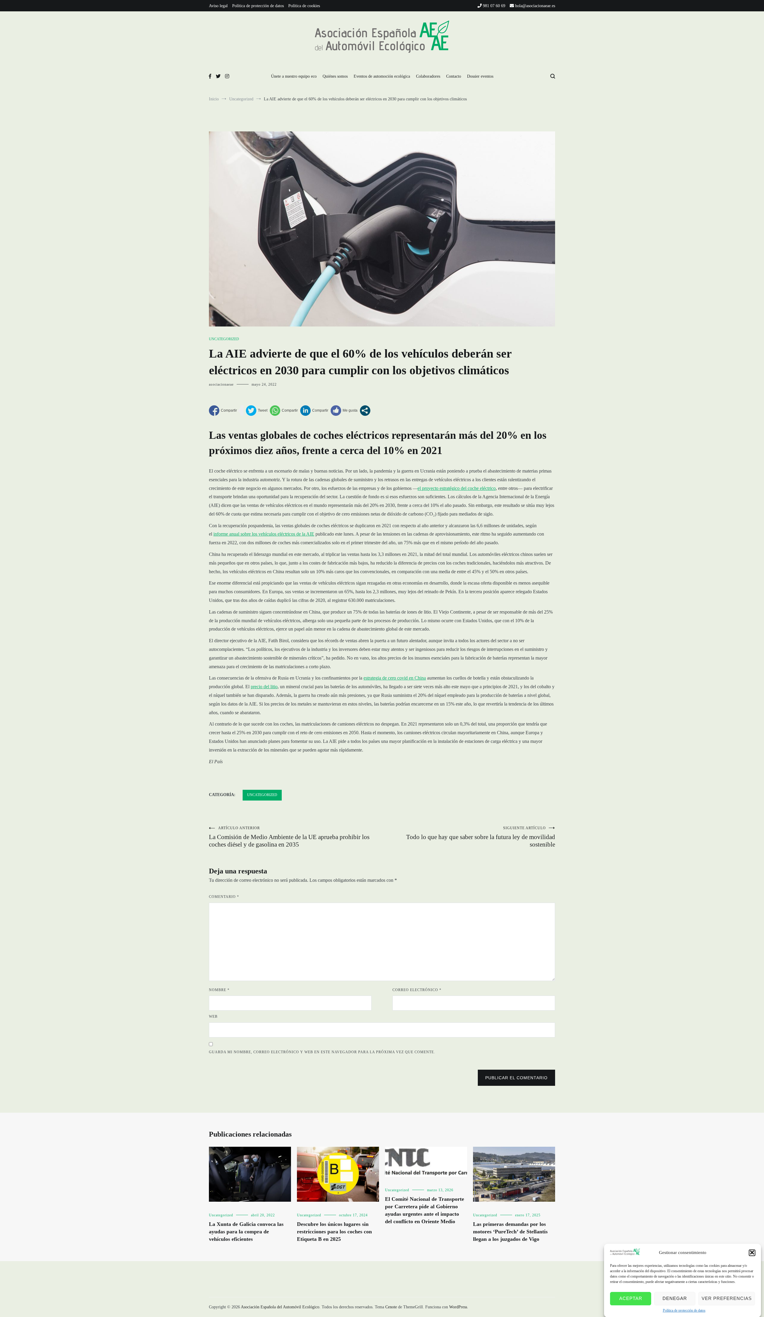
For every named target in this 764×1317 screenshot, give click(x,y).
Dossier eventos (480, 76)
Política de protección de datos (684, 1310)
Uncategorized (224, 339)
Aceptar (630, 1298)
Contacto (453, 76)
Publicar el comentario (516, 1077)
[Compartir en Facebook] (223, 410)
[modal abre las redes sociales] (365, 410)
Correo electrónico (416, 990)
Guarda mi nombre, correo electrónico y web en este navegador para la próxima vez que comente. (322, 1052)
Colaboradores (428, 76)
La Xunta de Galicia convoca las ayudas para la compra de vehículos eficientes (246, 1231)
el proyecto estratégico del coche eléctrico (457, 488)
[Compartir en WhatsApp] (284, 410)
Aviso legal (218, 6)
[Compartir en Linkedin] (314, 410)
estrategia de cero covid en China (394, 677)
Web (213, 1016)
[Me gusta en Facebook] (344, 410)
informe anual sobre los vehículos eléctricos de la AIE (263, 533)
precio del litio (264, 686)
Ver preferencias (727, 1298)
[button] (752, 1252)
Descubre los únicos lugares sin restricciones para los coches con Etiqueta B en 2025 (334, 1231)
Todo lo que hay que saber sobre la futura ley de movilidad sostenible (480, 837)
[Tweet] (256, 410)
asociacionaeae (221, 384)
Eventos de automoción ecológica (382, 76)
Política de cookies (304, 6)
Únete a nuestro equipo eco (294, 76)
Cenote (391, 1307)
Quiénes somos (335, 76)
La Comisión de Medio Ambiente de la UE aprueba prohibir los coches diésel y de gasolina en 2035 (289, 837)
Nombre (219, 990)
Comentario (224, 897)
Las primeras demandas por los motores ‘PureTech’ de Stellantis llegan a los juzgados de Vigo (510, 1231)
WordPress (458, 1307)
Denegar (675, 1298)
